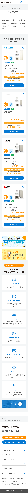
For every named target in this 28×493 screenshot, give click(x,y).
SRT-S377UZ (9, 158)
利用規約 (15, 481)
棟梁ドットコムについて (9, 473)
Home (3, 6)
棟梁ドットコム (10, 490)
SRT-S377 (8, 112)
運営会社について (6, 481)
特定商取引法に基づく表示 (8, 478)
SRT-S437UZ (9, 205)
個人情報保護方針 (21, 478)
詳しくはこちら (14, 85)
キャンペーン (6, 464)
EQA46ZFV (8, 66)
